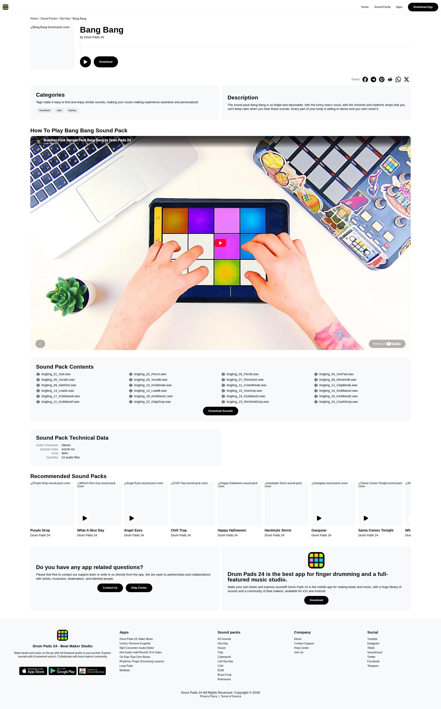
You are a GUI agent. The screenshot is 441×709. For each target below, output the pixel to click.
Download (105, 61)
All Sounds (224, 638)
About (297, 638)
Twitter (371, 656)
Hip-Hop (223, 643)
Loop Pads (126, 665)
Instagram (373, 643)
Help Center (139, 587)
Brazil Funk (225, 674)
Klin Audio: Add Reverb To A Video (141, 652)
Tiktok (371, 647)
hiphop (72, 110)
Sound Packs (382, 7)
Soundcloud (374, 652)
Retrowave (224, 679)
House (222, 647)
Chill (220, 665)
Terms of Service (231, 696)
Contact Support (304, 643)
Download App (423, 7)
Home (365, 7)
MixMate (125, 670)
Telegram (373, 665)
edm (59, 110)
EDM (221, 670)
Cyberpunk (224, 656)
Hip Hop (65, 18)
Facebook (373, 661)
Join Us (298, 652)
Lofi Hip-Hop (225, 661)
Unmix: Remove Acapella (135, 643)
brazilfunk (44, 110)
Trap (220, 652)
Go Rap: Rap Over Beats (135, 656)
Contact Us (110, 587)
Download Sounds (220, 410)
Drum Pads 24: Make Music (136, 638)
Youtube (372, 638)
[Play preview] (85, 518)
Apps (399, 7)
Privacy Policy (208, 696)
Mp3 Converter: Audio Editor (137, 647)
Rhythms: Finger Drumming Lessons (142, 661)
